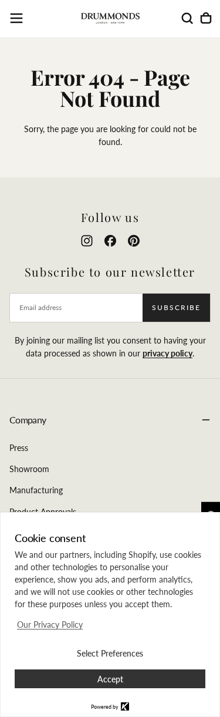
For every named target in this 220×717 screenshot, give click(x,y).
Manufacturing (36, 490)
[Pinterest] (134, 241)
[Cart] (206, 18)
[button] (16, 18)
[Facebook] (110, 241)
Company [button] (27, 419)
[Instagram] (87, 241)
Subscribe (176, 307)
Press (18, 448)
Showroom (29, 469)
